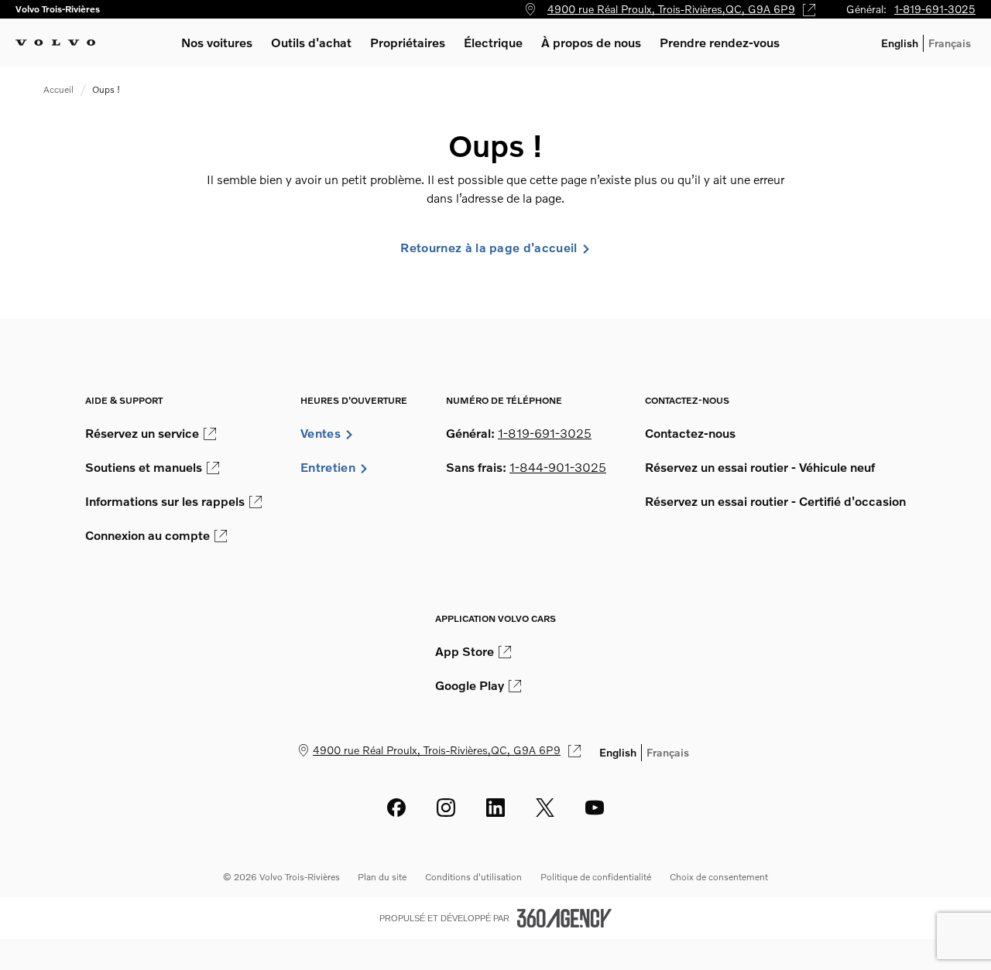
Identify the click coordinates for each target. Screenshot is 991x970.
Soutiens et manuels (143, 467)
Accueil (58, 89)
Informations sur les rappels (165, 501)
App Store (464, 651)
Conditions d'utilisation (473, 877)
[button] (216, 42)
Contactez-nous (690, 433)
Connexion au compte (147, 535)
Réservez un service (142, 433)
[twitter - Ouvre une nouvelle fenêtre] (545, 807)
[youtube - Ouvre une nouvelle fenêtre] (594, 807)
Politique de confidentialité (595, 877)
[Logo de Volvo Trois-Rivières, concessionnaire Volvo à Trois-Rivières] (55, 42)
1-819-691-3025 (935, 8)
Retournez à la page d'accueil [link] (488, 247)
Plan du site (382, 877)
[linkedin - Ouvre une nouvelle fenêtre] (495, 807)
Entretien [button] (327, 467)
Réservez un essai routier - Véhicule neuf (760, 467)
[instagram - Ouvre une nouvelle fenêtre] (446, 807)
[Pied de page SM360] (564, 918)
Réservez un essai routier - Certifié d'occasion (775, 501)
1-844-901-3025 (557, 467)
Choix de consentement (719, 877)
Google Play (469, 685)
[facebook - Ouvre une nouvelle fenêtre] (396, 807)
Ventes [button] (320, 433)
